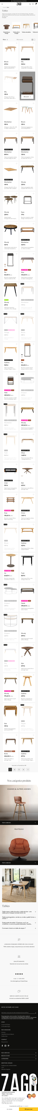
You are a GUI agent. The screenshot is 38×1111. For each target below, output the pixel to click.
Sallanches (4, 1036)
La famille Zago (5, 1026)
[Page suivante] (28, 769)
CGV (2, 1067)
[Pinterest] (8, 1046)
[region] (10, 55)
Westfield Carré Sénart (7, 1034)
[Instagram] (5, 1046)
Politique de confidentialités (9, 1065)
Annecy (3, 1032)
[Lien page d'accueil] (19, 4)
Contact (4, 1039)
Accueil (4, 7)
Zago (3, 1022)
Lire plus (4, 17)
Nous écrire (4, 1042)
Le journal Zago (5, 1024)
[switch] (34, 1084)
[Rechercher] (30, 4)
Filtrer (4, 39)
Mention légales (5, 1069)
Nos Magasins (6, 1030)
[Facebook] (2, 1046)
